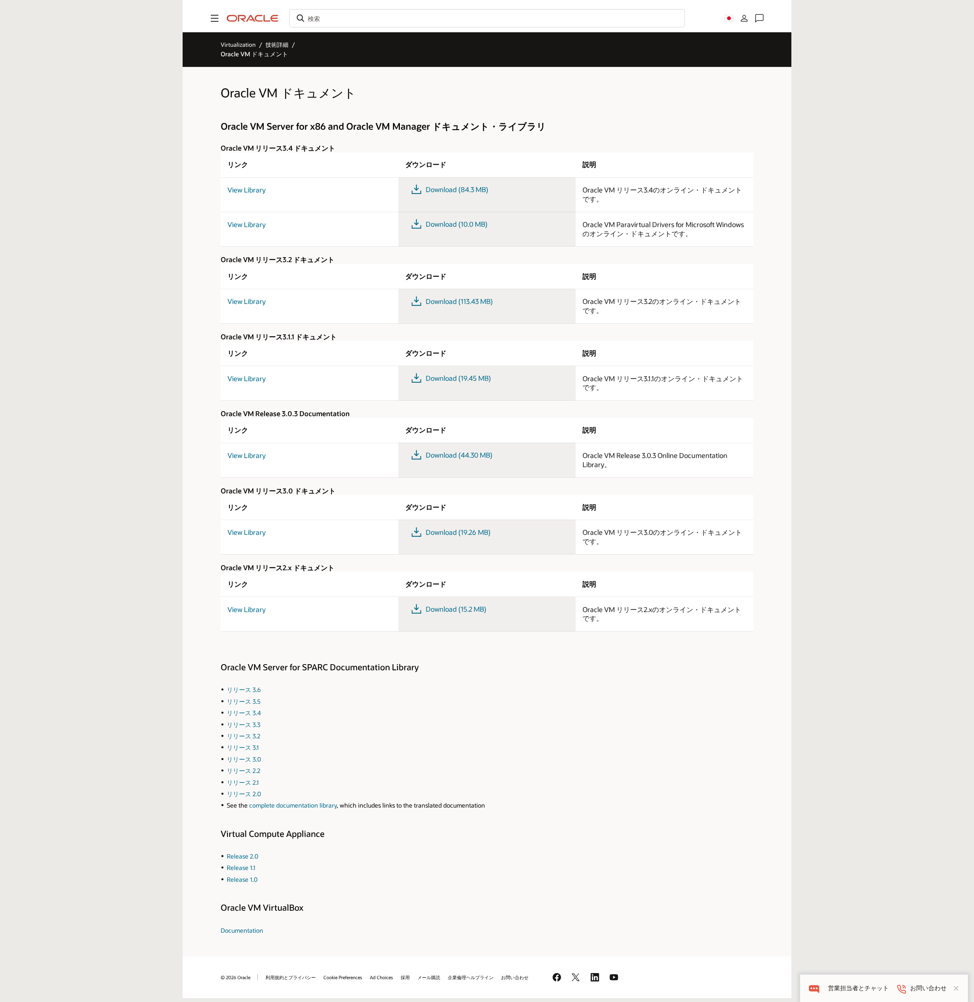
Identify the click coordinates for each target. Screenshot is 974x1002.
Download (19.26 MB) (458, 532)
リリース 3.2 (243, 736)
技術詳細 (277, 44)
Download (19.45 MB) (458, 378)
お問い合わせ (514, 977)
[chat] (814, 988)
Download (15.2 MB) (456, 609)
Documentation (242, 930)
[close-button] (956, 988)
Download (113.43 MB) (459, 301)
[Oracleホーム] (252, 18)
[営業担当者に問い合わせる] (759, 18)
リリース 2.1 (243, 782)
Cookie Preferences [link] (342, 977)
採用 (405, 977)
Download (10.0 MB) (456, 224)
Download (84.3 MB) (457, 189)
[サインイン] (744, 18)
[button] (214, 18)
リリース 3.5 (244, 701)
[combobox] (487, 18)
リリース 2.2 (243, 771)
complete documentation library (293, 805)
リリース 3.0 (244, 759)
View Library (247, 189)
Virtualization (238, 44)
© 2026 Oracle (235, 977)
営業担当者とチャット (858, 988)
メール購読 (428, 977)
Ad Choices (381, 977)
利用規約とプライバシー (291, 977)
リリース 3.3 (243, 724)
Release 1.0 (242, 879)
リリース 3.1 (243, 747)
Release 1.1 (241, 868)
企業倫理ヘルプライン (470, 977)
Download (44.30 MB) (459, 455)
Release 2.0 (242, 856)
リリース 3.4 (244, 713)
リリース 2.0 (244, 794)
